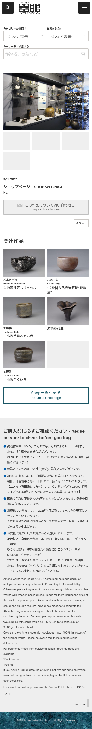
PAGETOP (80, 704)
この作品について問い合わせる (50, 207)
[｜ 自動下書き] (46, 102)
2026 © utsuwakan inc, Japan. (35, 720)
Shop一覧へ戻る (46, 395)
